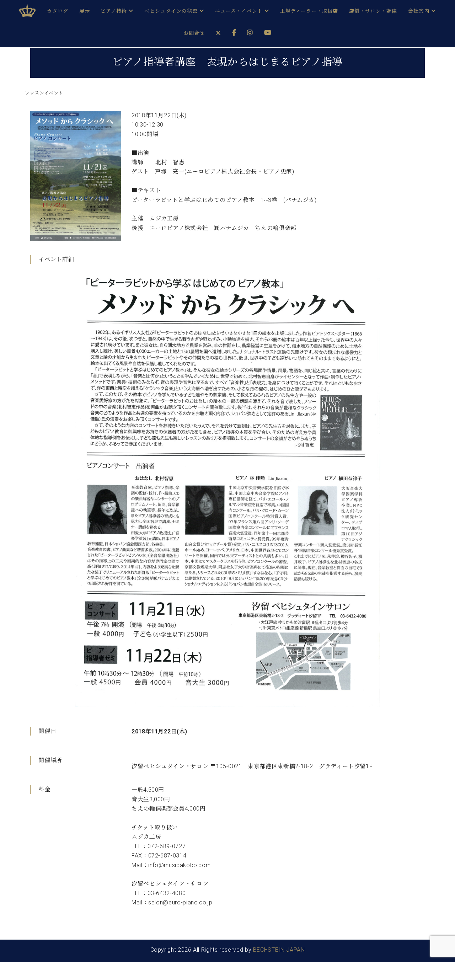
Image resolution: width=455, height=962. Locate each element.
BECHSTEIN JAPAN (279, 949)
